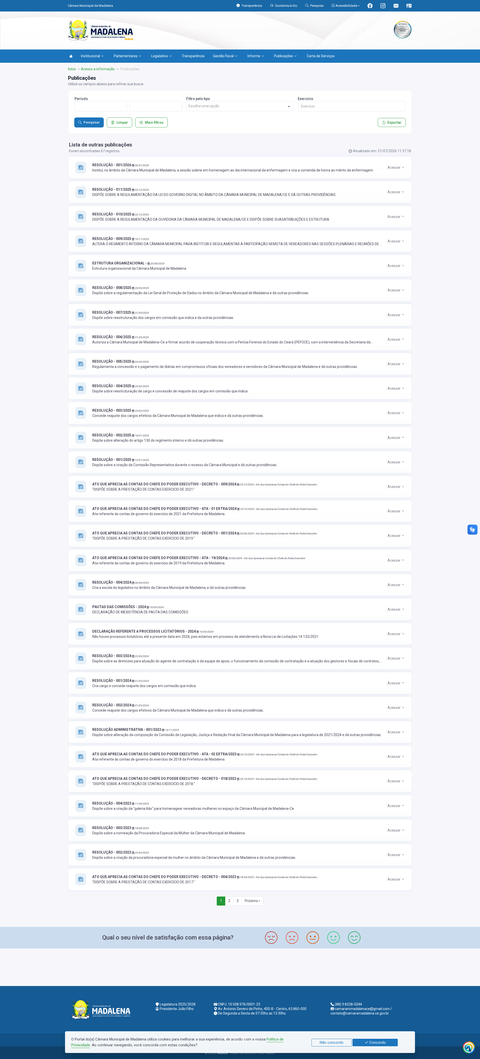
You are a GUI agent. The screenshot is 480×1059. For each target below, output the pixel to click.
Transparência (193, 56)
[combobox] (240, 106)
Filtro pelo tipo (198, 99)
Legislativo (159, 56)
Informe (254, 56)
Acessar (394, 167)
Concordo (377, 1042)
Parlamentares (126, 56)
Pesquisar (92, 122)
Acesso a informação (98, 69)
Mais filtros (154, 122)
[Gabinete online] (409, 6)
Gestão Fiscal (223, 56)
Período (81, 99)
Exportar (395, 122)
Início (72, 69)
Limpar (122, 122)
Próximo (252, 901)
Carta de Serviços (320, 56)
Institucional (90, 56)
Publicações (283, 56)
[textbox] (240, 106)
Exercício (305, 99)
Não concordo (332, 1042)
